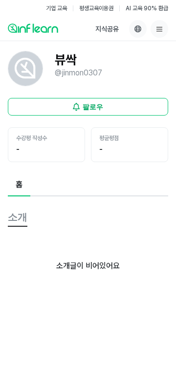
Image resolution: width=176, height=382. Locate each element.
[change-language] (138, 29)
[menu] (159, 29)
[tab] (19, 185)
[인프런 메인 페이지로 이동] (33, 28)
